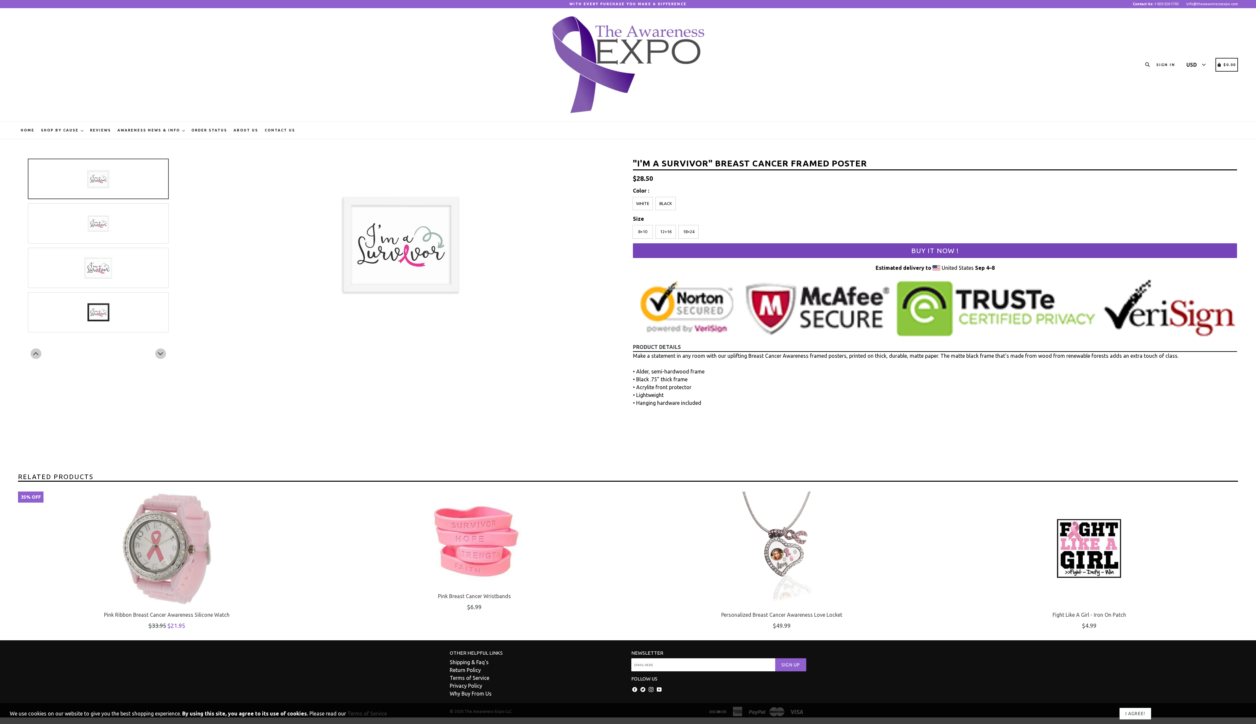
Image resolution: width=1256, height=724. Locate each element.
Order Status (209, 130)
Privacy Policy (466, 686)
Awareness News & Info (149, 130)
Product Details (657, 347)
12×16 (666, 231)
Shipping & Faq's (469, 662)
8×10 (642, 231)
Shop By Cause (60, 130)
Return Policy (465, 670)
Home (27, 130)
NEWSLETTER (647, 653)
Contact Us (280, 130)
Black (665, 203)
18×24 (688, 231)
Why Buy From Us (471, 694)
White (642, 203)
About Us (246, 130)
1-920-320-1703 (1156, 4)
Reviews (100, 130)
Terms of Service (469, 678)
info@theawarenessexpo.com (1212, 4)
